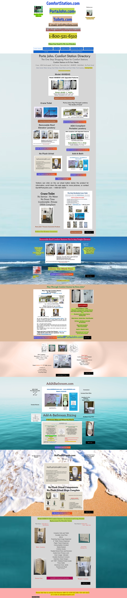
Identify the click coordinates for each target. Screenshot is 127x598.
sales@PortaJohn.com (63, 280)
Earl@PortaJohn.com (44, 188)
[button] (92, 434)
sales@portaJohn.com (67, 595)
